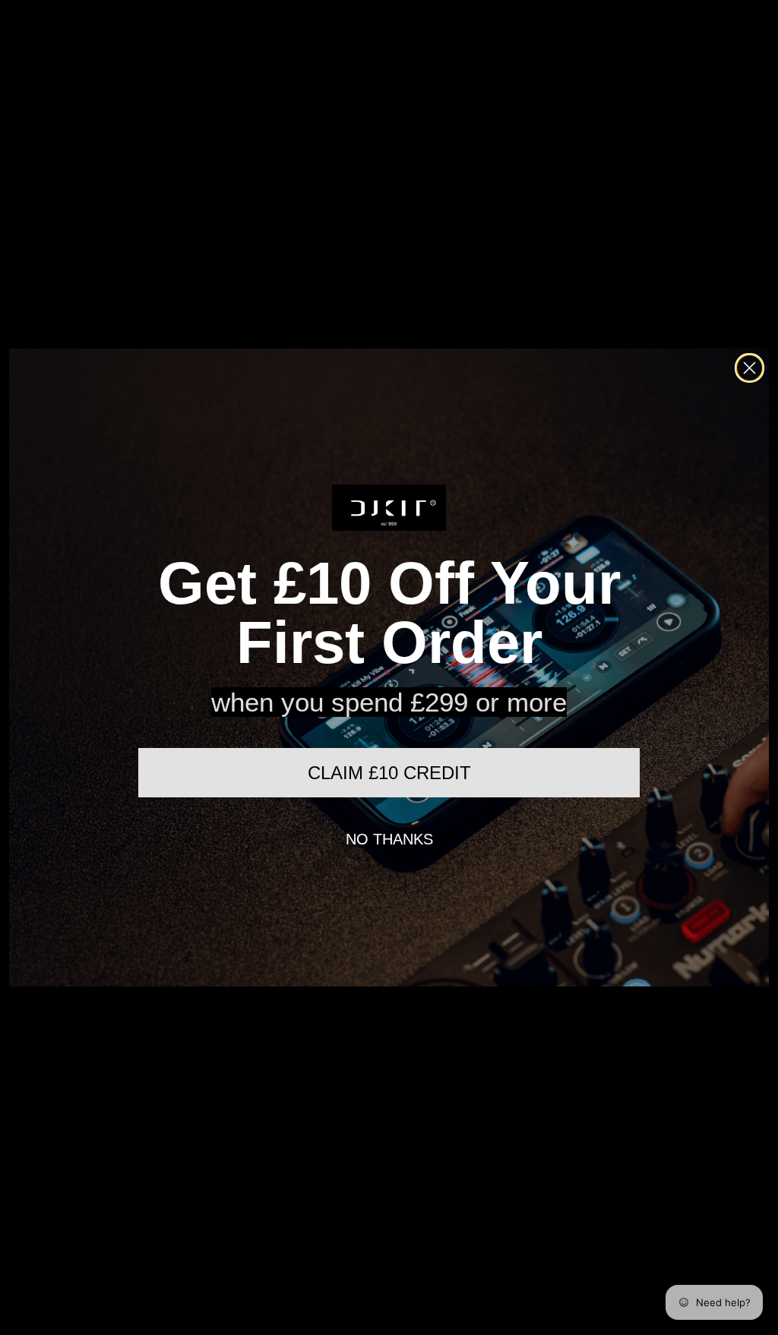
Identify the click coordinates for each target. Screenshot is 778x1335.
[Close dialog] (749, 368)
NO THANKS (389, 839)
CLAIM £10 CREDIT (389, 772)
